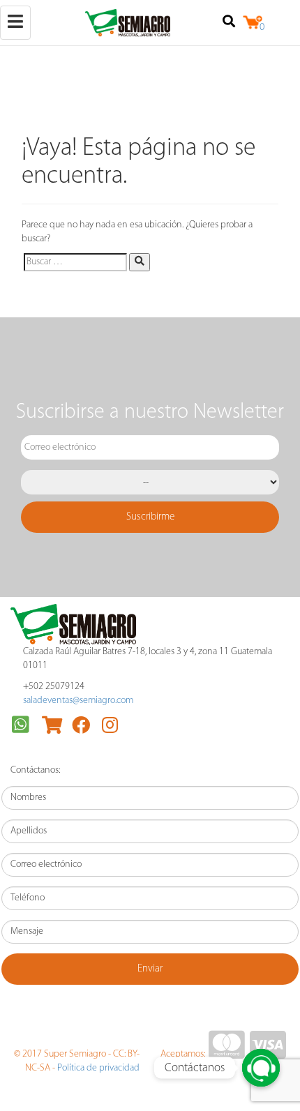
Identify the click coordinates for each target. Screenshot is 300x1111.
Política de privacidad (98, 1068)
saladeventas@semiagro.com (78, 700)
